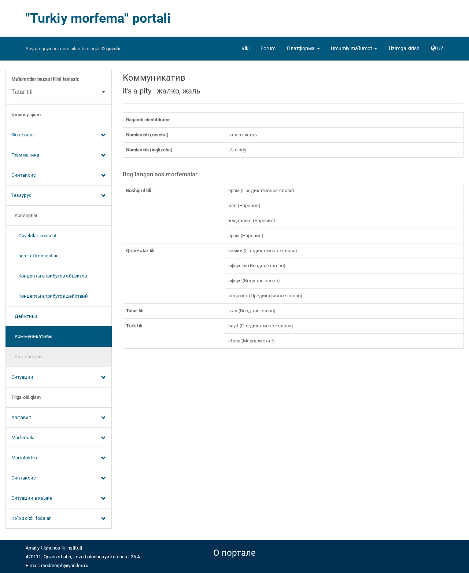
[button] (303, 48)
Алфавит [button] (21, 417)
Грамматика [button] (25, 155)
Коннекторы (27, 356)
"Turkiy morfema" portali (98, 18)
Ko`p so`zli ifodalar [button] (31, 518)
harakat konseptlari (35, 255)
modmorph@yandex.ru (64, 565)
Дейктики (24, 316)
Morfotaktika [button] (24, 457)
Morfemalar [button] (23, 437)
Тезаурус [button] (21, 195)
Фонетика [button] (22, 134)
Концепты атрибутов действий (49, 296)
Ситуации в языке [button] (31, 498)
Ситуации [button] (22, 377)
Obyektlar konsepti (34, 235)
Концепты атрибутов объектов (49, 276)
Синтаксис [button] (23, 175)
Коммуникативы (32, 336)
